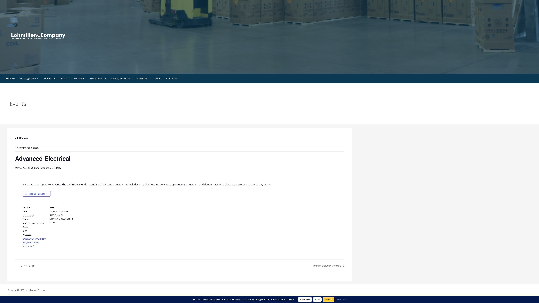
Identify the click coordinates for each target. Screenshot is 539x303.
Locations (79, 78)
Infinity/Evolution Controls (327, 265)
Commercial (49, 78)
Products (10, 78)
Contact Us (172, 78)
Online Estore (142, 78)
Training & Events (29, 78)
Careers (158, 78)
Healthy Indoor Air (120, 78)
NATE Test (29, 265)
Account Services (97, 78)
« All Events (21, 138)
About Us (65, 78)
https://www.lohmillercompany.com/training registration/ (34, 242)
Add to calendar (37, 193)
